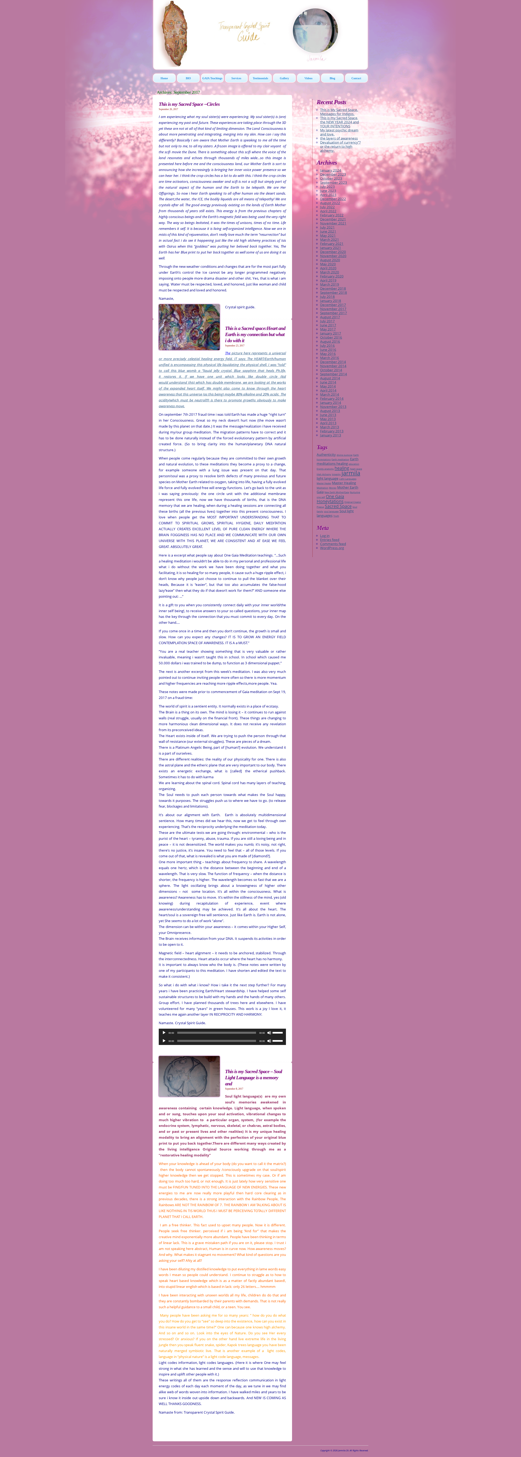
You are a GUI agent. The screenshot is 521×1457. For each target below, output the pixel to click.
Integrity (336, 474)
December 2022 (333, 198)
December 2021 (333, 219)
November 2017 (333, 308)
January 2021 (330, 247)
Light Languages (347, 478)
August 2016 (330, 341)
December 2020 (333, 251)
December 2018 (333, 288)
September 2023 (333, 182)
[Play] (164, 1033)
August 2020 (330, 260)
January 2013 (330, 435)
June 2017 (328, 325)
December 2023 (333, 174)
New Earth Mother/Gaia (336, 492)
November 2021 (333, 223)
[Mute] (269, 1033)
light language (327, 478)
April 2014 (328, 390)
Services (236, 78)
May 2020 (328, 264)
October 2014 (331, 370)
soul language (331, 511)
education (354, 464)
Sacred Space (338, 506)
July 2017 (327, 321)
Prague (320, 507)
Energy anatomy (325, 468)
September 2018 (333, 292)
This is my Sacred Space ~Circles (189, 104)
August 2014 (330, 378)
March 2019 (329, 284)
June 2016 (328, 349)
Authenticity (326, 454)
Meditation (322, 487)
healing (342, 468)
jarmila (350, 473)
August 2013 (330, 410)
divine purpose (344, 455)
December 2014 (333, 361)
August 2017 (330, 317)
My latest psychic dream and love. (339, 132)
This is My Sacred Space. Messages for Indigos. (339, 111)
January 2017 (330, 333)
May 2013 (328, 419)
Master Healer (324, 483)
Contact (356, 78)
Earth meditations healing (337, 461)
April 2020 (328, 268)
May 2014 (328, 386)
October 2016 (331, 337)
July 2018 (327, 296)
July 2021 (327, 227)
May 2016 (328, 353)
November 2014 (333, 366)
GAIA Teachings (212, 78)
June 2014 (328, 382)
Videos (308, 78)
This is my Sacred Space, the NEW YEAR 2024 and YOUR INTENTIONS (339, 122)
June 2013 (328, 414)
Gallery (284, 78)
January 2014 (330, 402)
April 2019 (328, 280)
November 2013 (333, 406)
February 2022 (332, 215)
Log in (324, 535)
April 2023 (328, 194)
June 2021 (328, 231)
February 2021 (332, 243)
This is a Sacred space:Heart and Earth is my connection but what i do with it (255, 334)
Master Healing (344, 483)
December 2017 (333, 304)
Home (164, 78)
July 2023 (327, 186)
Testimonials (260, 78)
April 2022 (328, 211)
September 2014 (333, 374)
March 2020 (329, 272)
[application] (222, 1033)
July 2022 (327, 207)
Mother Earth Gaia (337, 489)
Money (332, 487)
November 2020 (333, 255)
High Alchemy (324, 474)
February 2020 (332, 276)
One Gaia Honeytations (330, 499)
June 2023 (328, 190)
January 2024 (330, 170)
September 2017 (333, 313)
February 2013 (332, 431)
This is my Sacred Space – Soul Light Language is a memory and (253, 1077)
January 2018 (330, 300)
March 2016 (329, 357)
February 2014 (332, 398)
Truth (336, 516)
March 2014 (329, 394)
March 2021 (329, 239)
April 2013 (328, 423)
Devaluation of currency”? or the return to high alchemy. (340, 146)
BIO (188, 78)
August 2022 (330, 203)
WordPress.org (332, 548)
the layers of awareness (339, 138)
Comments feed (333, 543)
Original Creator (352, 502)
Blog (332, 78)
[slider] (278, 1032)
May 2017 (328, 329)
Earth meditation (340, 459)
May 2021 (328, 235)
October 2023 (331, 178)
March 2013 (329, 427)
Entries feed (329, 539)
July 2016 (327, 345)
